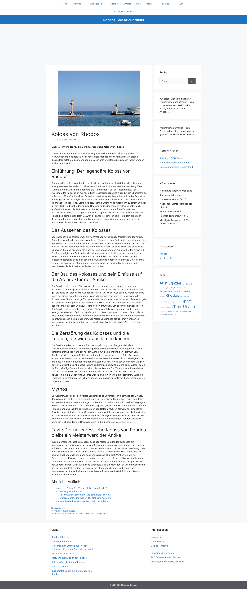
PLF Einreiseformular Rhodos (174, 162)
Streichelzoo (169, 307)
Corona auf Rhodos (61, 541)
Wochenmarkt (168, 314)
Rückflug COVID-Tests (171, 158)
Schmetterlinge (164, 302)
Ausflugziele (59, 508)
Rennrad (162, 296)
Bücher (182, 4)
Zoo (175, 314)
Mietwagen (163, 291)
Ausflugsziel (170, 283)
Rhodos (163, 254)
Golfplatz (174, 288)
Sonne (179, 302)
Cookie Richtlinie (159, 545)
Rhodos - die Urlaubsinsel (123, 20)
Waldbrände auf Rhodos (64, 511)
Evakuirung (163, 288)
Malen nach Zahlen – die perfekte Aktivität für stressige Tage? (80, 513)
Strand (162, 307)
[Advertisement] (123, 44)
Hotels (149, 4)
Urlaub (189, 306)
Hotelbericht (181, 288)
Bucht (183, 284)
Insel (187, 288)
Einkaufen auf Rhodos (62, 553)
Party (138, 4)
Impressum (156, 537)
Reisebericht (186, 291)
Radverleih (177, 291)
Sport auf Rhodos (60, 566)
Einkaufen (76, 4)
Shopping (173, 302)
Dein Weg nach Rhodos (123, 11)
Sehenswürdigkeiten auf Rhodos (68, 562)
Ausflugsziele (96, 4)
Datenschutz (157, 541)
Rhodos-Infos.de (60, 537)
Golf (168, 288)
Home (64, 4)
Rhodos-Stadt (184, 296)
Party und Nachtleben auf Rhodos (69, 558)
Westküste (187, 311)
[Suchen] (192, 81)
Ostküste (170, 291)
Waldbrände (180, 311)
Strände (127, 4)
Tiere (177, 306)
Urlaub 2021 (163, 311)
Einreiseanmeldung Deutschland (176, 167)
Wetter (162, 314)
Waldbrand (171, 311)
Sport (113, 4)
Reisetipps (165, 4)
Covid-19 (189, 284)
